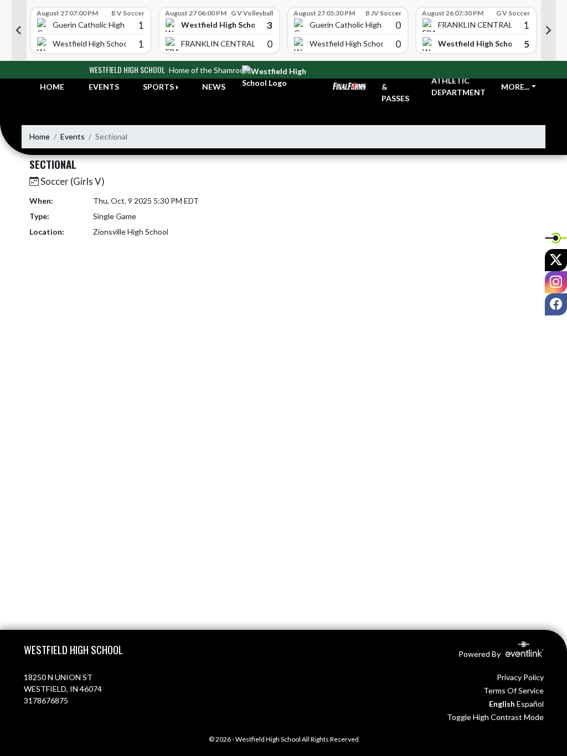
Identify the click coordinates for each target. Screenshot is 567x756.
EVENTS (104, 86)
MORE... (515, 86)
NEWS (213, 86)
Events (72, 136)
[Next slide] (548, 30)
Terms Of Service (513, 690)
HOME (52, 86)
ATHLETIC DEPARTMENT (458, 86)
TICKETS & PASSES (398, 86)
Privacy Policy (520, 677)
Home (39, 136)
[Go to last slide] (19, 30)
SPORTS (158, 86)
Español (530, 703)
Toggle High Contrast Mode (495, 717)
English (502, 703)
